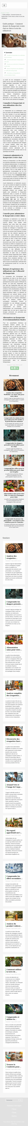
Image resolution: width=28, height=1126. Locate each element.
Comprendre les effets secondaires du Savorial (14, 878)
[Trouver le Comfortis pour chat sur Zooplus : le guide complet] (14, 1056)
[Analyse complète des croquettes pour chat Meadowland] (14, 685)
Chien (14, 1109)
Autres (14, 1116)
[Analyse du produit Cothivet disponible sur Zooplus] (14, 916)
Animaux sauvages (14, 1105)
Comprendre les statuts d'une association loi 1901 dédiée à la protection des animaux (14, 419)
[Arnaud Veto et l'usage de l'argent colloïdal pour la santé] (14, 777)
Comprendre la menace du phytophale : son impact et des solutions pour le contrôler (14, 520)
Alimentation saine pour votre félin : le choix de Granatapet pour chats (14, 495)
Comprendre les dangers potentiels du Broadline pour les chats (14, 445)
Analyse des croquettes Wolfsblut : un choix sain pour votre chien (14, 394)
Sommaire (9, 53)
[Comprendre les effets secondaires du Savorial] (14, 868)
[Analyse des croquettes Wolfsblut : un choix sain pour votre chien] (14, 385)
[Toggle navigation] (4, 5)
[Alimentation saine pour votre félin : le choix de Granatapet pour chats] (14, 486)
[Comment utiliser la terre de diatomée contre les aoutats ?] (14, 961)
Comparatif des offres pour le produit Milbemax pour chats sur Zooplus (14, 470)
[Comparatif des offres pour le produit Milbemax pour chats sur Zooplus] (14, 460)
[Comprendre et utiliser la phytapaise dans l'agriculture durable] (14, 1009)
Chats (7, 13)
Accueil (3, 13)
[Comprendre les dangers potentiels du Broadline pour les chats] (14, 435)
